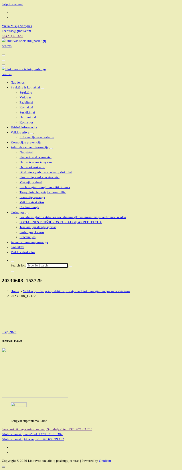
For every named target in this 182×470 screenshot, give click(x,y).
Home (15, 291)
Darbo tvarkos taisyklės (36, 162)
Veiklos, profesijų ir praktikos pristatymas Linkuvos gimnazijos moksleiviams (76, 291)
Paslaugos (17, 212)
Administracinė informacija (29, 147)
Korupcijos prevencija (26, 142)
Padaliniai (26, 102)
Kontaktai (26, 107)
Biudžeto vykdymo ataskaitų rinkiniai (46, 172)
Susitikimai (27, 112)
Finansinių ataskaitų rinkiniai (39, 177)
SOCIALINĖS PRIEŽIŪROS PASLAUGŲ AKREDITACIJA (61, 222)
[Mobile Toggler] (42, 88)
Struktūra (26, 92)
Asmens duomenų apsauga (29, 242)
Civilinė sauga (29, 207)
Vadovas (25, 97)
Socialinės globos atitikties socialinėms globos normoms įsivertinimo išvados (73, 217)
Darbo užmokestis (32, 167)
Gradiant (105, 460)
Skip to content (12, 4)
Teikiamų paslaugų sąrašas (38, 227)
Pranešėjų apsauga (32, 197)
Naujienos (18, 82)
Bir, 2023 (9, 332)
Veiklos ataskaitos (32, 202)
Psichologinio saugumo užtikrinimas (45, 187)
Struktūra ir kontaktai (25, 87)
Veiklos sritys (20, 132)
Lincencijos (28, 237)
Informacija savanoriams (37, 137)
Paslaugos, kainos (32, 232)
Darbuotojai (28, 117)
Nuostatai (26, 152)
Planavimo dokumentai (35, 157)
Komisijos (27, 122)
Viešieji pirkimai (31, 182)
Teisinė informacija (24, 127)
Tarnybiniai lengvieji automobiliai (43, 192)
